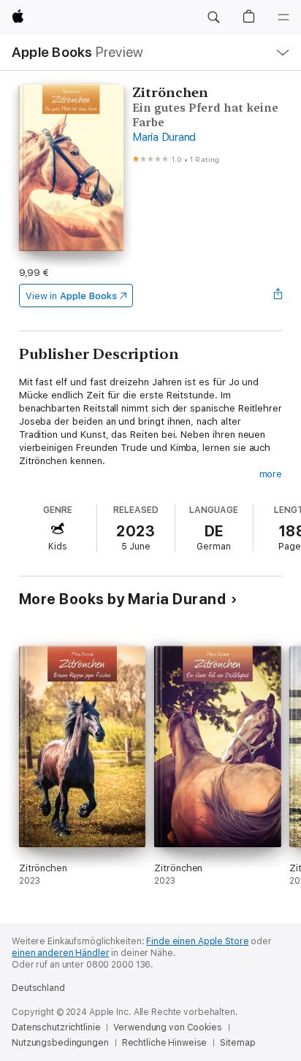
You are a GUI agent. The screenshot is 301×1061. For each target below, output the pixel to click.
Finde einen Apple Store (197, 941)
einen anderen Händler (60, 953)
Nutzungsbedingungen (60, 1043)
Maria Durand (164, 137)
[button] (213, 17)
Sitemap (237, 1043)
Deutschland (38, 988)
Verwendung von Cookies (167, 1027)
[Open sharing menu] (277, 295)
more (271, 473)
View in (71, 295)
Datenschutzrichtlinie (56, 1027)
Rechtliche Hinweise (164, 1043)
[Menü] (283, 17)
